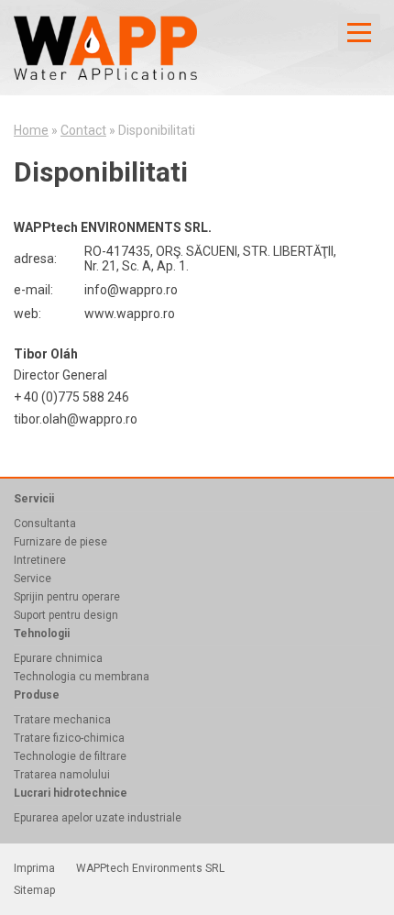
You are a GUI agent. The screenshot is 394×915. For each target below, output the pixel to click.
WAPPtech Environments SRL (150, 868)
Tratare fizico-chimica (69, 738)
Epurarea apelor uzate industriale (97, 817)
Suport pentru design (66, 615)
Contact (83, 130)
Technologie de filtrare (70, 756)
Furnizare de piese (60, 541)
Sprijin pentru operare (67, 596)
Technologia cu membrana (81, 676)
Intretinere (40, 560)
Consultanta (45, 523)
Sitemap (34, 890)
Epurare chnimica (58, 658)
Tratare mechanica (62, 719)
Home (31, 130)
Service (32, 578)
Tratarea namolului (62, 774)
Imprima (34, 868)
